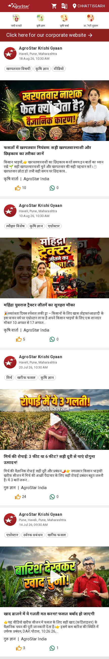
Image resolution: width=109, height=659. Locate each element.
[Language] (64, 6)
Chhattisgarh (91, 6)
